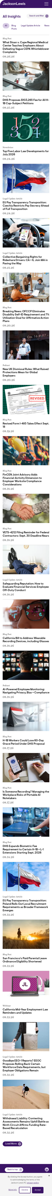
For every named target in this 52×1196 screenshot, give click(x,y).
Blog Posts (14, 27)
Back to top (12, 1170)
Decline (25, 1190)
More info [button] (13, 1190)
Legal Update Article (30, 26)
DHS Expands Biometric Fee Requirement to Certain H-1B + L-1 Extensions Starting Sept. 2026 (23, 849)
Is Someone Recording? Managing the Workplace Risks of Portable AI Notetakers (26, 795)
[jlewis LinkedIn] (47, 1169)
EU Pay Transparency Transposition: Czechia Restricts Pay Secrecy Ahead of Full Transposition (26, 206)
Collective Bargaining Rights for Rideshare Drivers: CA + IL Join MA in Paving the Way (25, 260)
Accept (38, 1190)
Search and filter (36, 16)
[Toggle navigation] (46, 4)
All (6, 26)
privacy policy (33, 1183)
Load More (11, 1144)
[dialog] (26, 1184)
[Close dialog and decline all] (49, 1176)
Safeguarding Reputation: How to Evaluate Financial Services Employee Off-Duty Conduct (26, 587)
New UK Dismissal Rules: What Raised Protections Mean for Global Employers (26, 372)
